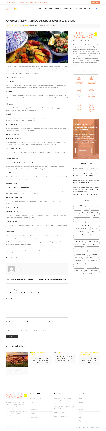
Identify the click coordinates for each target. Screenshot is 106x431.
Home (40, 8)
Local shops (33, 413)
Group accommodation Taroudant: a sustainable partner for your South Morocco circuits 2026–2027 (86, 169)
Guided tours (33, 409)
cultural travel (85, 212)
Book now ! (95, 2)
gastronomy (23, 250)
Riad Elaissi (94, 254)
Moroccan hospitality (80, 244)
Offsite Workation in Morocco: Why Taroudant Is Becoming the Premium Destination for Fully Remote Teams (86, 175)
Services (58, 8)
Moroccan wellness (79, 247)
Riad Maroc (20, 269)
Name (8, 321)
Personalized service (35, 417)
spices (50, 250)
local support (95, 228)
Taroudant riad (93, 263)
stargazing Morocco (80, 260)
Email (29, 321)
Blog (80, 421)
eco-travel (80, 215)
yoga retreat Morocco (87, 273)
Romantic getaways (88, 257)
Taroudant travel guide (93, 267)
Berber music (78, 209)
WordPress (98, 427)
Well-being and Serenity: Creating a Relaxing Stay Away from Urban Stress (40, 360)
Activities (68, 8)
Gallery (78, 8)
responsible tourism (80, 254)
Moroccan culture (44, 250)
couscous (17, 250)
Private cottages (34, 402)
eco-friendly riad (95, 212)
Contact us (89, 8)
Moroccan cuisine (35, 250)
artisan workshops (80, 205)
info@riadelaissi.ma (11, 2)
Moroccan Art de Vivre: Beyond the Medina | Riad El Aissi (89, 360)
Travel (86, 270)
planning (94, 251)
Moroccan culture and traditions (87, 238)
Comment (9, 299)
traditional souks (78, 270)
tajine (53, 250)
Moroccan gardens (80, 241)
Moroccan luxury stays (93, 244)
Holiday (90, 222)
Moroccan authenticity (36, 398)
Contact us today (34, 242)
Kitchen (31, 248)
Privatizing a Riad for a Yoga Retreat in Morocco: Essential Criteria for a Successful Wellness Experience (86, 182)
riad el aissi (77, 257)
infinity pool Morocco (87, 225)
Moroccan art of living (87, 234)
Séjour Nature (94, 260)
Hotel (97, 222)
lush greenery (81, 231)
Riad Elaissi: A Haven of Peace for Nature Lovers (21, 279)
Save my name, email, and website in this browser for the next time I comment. (28, 331)
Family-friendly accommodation (82, 218)
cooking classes (11, 250)
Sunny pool (33, 406)
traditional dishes (10, 252)
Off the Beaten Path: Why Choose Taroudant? (85, 195)
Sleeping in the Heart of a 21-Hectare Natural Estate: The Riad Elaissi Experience (65, 358)
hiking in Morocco (79, 222)
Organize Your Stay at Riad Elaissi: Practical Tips (52, 279)
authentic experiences (93, 205)
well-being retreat (95, 270)
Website (51, 321)
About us (48, 8)
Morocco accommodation (93, 247)
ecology (94, 215)
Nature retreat (80, 251)
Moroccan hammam (93, 241)
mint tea (28, 250)
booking (86, 209)
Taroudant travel (79, 267)
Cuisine (27, 248)
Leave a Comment (19, 248)
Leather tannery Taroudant (81, 228)
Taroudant (57, 250)
